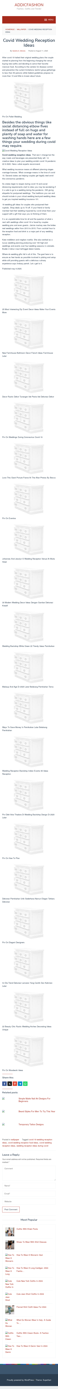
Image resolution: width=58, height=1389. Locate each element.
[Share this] (4, 1083)
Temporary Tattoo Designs (31, 1124)
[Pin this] (15, 1083)
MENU (51, 19)
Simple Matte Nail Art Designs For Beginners (34, 1100)
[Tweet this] (9, 1083)
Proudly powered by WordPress (20, 1380)
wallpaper (15, 1139)
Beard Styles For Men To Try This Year (37, 1111)
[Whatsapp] (25, 1083)
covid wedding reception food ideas (23, 1142)
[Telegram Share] (20, 1083)
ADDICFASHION (29, 5)
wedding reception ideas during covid (32, 1145)
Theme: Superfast (43, 1380)
